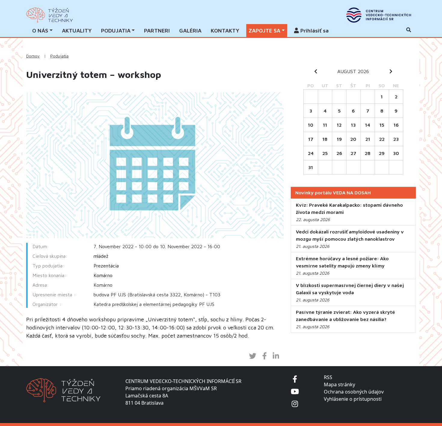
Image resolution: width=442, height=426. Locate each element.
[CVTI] (378, 15)
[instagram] (295, 404)
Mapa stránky (339, 384)
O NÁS (40, 30)
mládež (101, 256)
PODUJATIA (115, 30)
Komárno (103, 275)
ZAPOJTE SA (264, 30)
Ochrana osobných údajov (354, 391)
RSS (328, 377)
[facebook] (295, 379)
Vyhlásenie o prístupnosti (353, 399)
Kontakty (225, 30)
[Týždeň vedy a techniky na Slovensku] (49, 15)
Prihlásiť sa (314, 30)
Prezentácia (106, 265)
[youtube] (295, 391)
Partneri (157, 30)
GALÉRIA (190, 30)
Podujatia (59, 56)
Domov (33, 56)
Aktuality (77, 30)
